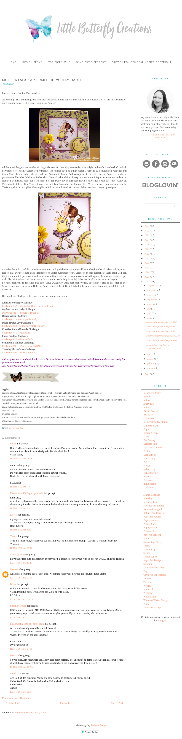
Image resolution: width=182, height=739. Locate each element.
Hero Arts (148, 476)
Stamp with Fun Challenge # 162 (161, 326)
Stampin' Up (149, 549)
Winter (147, 604)
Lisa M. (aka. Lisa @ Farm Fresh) (27, 624)
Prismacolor (149, 531)
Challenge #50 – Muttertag (16, 332)
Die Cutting (149, 440)
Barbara (14, 655)
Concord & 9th (151, 425)
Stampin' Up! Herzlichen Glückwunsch (157, 346)
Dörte (13, 584)
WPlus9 (147, 586)
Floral (146, 465)
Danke (146, 436)
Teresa (14, 536)
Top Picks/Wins (59, 62)
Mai (149, 317)
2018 (147, 253)
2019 (147, 249)
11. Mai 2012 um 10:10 (21, 459)
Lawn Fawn (149, 487)
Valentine (148, 582)
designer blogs (98, 725)
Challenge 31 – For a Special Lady (19, 319)
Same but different (91, 62)
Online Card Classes (153, 513)
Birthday (148, 414)
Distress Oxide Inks (153, 447)
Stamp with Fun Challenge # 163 (161, 321)
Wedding (148, 593)
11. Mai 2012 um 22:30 (21, 548)
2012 (147, 281)
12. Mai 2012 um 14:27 (21, 563)
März (149, 358)
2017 (147, 258)
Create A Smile (151, 433)
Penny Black (149, 524)
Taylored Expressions (154, 574)
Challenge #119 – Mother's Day (18, 339)
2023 (147, 230)
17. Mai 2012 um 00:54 (21, 667)
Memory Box (150, 502)
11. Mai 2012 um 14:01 (21, 487)
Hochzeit (148, 480)
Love (146, 491)
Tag (145, 571)
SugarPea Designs (153, 560)
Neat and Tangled (152, 509)
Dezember (152, 285)
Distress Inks (150, 443)
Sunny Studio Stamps (154, 567)
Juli (149, 308)
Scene (146, 538)
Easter (146, 451)
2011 (147, 373)
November (152, 290)
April (150, 354)
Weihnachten (150, 596)
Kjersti (14, 514)
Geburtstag (149, 469)
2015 (147, 267)
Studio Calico (150, 556)
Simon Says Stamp (152, 542)
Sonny (13, 443)
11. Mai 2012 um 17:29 (21, 508)
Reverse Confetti (152, 534)
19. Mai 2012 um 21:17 (21, 692)
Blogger (161, 620)
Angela (14, 673)
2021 (147, 239)
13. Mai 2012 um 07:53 (21, 617)
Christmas (148, 418)
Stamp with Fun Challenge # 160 (161, 340)
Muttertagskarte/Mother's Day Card (163, 335)
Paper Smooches (152, 516)
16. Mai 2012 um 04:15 (21, 649)
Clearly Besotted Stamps (155, 422)
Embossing (149, 458)
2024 (147, 226)
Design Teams (33, 62)
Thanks (147, 578)
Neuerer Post (13, 703)
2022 (147, 235)
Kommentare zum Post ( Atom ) (31, 712)
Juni (149, 313)
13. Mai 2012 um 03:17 (21, 578)
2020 (147, 244)
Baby (146, 407)
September (152, 299)
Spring (146, 545)
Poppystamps (150, 527)
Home (13, 62)
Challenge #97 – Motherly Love (18, 352)
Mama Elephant (151, 494)
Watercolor (149, 589)
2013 (147, 276)
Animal (147, 400)
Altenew (147, 396)
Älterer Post (117, 703)
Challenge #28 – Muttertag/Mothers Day (23, 326)
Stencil (146, 553)
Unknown (15, 569)
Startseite (65, 703)
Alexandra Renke (152, 393)
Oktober (151, 294)
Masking (147, 498)
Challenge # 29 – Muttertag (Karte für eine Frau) (27, 306)
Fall (145, 462)
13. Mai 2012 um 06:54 (21, 599)
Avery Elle (148, 403)
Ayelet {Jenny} (17, 554)
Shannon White (18, 605)
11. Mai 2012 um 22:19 (21, 530)
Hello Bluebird (150, 473)
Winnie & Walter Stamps (155, 600)
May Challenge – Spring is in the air (20, 312)
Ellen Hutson (149, 454)
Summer (147, 564)
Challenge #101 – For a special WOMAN (22, 346)
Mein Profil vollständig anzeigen (160, 136)
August (150, 304)
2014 (147, 272)
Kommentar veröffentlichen (16, 698)
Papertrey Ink (150, 520)
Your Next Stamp (152, 607)
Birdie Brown (150, 411)
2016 (147, 263)
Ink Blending (150, 483)
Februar (151, 363)
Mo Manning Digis (16, 427)
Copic (146, 429)
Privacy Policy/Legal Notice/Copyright (142, 62)
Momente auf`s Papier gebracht (27, 493)
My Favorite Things (153, 505)
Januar (150, 368)
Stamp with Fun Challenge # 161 (161, 331)
